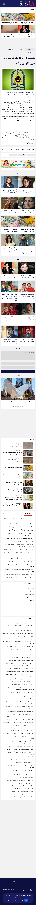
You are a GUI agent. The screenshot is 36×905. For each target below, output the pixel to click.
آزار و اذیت (22, 155)
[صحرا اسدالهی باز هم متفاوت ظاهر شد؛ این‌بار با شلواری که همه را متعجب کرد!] (9, 240)
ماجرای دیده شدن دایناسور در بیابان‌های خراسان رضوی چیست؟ (12, 446)
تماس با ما (20, 882)
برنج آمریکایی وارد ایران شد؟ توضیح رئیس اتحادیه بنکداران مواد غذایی (17, 639)
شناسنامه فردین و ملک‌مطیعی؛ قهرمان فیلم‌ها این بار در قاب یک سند (26, 296)
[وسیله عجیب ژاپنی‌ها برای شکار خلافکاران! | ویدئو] (28, 460)
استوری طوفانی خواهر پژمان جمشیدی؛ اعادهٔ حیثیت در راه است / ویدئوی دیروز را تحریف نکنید (10, 320)
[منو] (4, 4)
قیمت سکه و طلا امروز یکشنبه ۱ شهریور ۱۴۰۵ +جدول (26, 23)
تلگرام (26, 890)
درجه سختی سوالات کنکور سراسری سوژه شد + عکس (20, 538)
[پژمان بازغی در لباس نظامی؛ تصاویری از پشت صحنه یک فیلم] (26, 332)
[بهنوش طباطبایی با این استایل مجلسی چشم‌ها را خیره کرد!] (26, 268)
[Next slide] (33, 389)
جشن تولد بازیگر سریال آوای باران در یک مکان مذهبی (10, 212)
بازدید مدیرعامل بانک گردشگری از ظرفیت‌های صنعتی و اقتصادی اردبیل (18, 646)
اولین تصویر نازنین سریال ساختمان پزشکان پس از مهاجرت (18, 530)
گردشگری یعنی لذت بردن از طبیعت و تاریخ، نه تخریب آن (20, 682)
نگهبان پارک (13, 155)
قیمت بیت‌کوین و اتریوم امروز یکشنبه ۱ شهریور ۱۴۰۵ (21, 714)
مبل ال (32, 603)
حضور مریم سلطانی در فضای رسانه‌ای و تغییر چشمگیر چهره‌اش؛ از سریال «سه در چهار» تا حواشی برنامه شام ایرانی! (26, 251)
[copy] (32, 149)
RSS (14, 882)
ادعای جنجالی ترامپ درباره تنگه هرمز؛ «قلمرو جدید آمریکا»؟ (20, 717)
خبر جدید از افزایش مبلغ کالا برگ (26, 794)
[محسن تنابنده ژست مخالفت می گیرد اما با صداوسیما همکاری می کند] (9, 332)
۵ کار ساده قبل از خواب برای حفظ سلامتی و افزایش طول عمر (19, 731)
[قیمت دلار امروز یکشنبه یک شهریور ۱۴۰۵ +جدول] (9, 17)
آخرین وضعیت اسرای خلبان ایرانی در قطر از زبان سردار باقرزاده (17, 550)
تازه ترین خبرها (30, 600)
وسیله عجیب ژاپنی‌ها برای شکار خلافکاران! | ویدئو (15, 461)
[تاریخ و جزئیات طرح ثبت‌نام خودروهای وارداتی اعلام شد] (28, 490)
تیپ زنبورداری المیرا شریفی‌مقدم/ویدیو (23, 541)
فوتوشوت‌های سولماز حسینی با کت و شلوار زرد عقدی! (9, 191)
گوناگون (32, 9)
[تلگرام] (6, 149)
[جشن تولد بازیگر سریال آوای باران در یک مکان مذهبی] (9, 203)
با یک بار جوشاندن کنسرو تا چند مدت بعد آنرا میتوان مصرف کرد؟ (19, 797)
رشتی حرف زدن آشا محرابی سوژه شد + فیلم (22, 558)
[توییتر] (3, 149)
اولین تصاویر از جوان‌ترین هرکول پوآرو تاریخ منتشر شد (26, 318)
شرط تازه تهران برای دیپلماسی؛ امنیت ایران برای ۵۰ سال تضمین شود (13, 483)
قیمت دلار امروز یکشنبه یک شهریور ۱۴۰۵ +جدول (9, 23)
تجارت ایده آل (30, 597)
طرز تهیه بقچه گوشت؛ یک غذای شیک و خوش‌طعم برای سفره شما (18, 757)
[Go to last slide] (2, 389)
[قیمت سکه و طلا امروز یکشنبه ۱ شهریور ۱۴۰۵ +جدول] (26, 17)
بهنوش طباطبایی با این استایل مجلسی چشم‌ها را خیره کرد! (27, 277)
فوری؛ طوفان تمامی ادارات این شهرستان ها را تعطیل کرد (9, 35)
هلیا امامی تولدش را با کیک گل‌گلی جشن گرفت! (28, 212)
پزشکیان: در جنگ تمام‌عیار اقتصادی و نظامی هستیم (21, 679)
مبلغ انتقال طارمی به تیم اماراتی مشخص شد (23, 744)
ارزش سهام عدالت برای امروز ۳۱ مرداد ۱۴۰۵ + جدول (21, 775)
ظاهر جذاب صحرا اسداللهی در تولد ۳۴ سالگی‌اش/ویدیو (21, 660)
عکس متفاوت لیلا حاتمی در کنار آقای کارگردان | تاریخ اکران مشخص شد (27, 192)
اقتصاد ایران (31, 589)
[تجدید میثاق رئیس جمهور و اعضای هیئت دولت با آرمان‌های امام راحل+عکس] (18, 389)
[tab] (22, 406)
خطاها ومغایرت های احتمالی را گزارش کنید (24, 762)
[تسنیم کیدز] (18, 164)
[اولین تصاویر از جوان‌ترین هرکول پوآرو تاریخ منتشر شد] (26, 309)
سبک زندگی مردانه (29, 594)
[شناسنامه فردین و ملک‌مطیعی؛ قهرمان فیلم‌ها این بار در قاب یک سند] (26, 287)
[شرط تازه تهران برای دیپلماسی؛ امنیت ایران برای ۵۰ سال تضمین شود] (28, 483)
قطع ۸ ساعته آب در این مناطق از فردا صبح (23, 777)
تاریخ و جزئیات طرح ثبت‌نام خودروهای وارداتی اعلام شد (13, 491)
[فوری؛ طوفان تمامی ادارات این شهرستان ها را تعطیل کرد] (9, 29)
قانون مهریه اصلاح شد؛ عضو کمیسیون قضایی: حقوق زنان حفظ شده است (13, 498)
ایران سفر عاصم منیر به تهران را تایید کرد (24, 636)
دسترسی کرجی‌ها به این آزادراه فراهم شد (24, 630)
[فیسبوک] (9, 149)
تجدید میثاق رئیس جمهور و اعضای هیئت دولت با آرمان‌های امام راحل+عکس (17, 403)
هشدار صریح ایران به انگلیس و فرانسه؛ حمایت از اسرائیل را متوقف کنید (17, 719)
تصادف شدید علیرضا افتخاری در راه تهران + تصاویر (26, 35)
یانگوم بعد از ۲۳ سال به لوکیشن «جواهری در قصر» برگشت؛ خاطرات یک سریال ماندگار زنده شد (9, 297)
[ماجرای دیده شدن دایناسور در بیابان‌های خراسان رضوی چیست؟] (28, 445)
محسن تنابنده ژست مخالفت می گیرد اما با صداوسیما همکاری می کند (9, 341)
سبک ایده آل (31, 591)
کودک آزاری (30, 155)
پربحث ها (5, 514)
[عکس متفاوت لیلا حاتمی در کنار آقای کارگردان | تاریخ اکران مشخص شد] (26, 182)
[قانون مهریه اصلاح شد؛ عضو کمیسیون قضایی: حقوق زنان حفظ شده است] (28, 498)
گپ (33, 890)
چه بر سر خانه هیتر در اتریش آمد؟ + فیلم (24, 789)
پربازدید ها (28, 514)
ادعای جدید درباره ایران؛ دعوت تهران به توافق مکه (22, 728)
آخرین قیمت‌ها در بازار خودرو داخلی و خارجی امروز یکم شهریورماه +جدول (17, 663)
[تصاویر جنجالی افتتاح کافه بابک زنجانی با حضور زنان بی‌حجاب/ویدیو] (28, 453)
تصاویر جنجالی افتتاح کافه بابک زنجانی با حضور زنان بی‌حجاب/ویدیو (12, 453)
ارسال (18, 372)
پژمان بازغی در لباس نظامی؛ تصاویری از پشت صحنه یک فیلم (27, 341)
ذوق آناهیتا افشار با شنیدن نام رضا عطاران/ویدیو (21, 561)
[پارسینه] (25, 3)
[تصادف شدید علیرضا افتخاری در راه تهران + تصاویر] (26, 29)
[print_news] (12, 149)
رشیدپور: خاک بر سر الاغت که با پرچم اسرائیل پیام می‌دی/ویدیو (19, 671)
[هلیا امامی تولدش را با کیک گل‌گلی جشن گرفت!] (26, 203)
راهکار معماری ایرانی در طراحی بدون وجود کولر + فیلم (21, 791)
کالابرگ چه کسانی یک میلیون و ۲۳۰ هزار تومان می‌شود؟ (20, 741)
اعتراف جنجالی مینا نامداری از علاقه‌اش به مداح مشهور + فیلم (17, 524)
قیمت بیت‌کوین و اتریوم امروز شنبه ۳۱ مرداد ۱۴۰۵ (22, 760)
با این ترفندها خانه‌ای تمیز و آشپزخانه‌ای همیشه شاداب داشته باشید (18, 733)
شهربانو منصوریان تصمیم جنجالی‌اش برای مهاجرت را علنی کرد (18, 578)
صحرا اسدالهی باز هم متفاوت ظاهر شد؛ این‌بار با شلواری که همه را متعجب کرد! (10, 250)
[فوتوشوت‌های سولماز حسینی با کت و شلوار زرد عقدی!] (9, 182)
